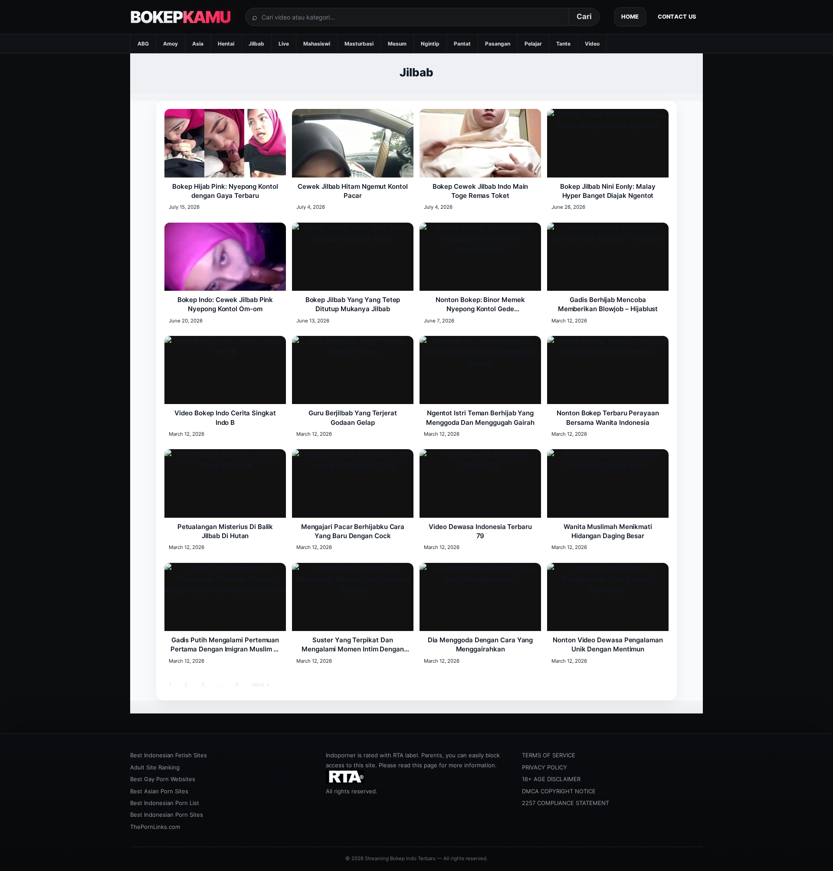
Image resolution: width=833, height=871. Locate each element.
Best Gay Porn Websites (162, 779)
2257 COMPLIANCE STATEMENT (565, 802)
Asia (197, 43)
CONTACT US (677, 16)
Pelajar (533, 43)
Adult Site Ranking (155, 767)
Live (284, 43)
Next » (260, 684)
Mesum (397, 43)
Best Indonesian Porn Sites (166, 814)
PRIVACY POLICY (544, 767)
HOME (630, 16)
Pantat (462, 43)
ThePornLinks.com (155, 826)
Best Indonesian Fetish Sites (168, 755)
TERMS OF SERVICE (548, 755)
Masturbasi (359, 43)
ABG (143, 43)
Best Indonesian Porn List (164, 802)
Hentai (226, 43)
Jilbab (256, 43)
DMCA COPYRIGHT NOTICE (559, 791)
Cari (584, 16)
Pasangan (497, 43)
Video (592, 43)
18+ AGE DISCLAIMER (551, 779)
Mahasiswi (316, 43)
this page (424, 765)
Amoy (170, 43)
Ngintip (430, 43)
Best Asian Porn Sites (159, 791)
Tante (563, 43)
